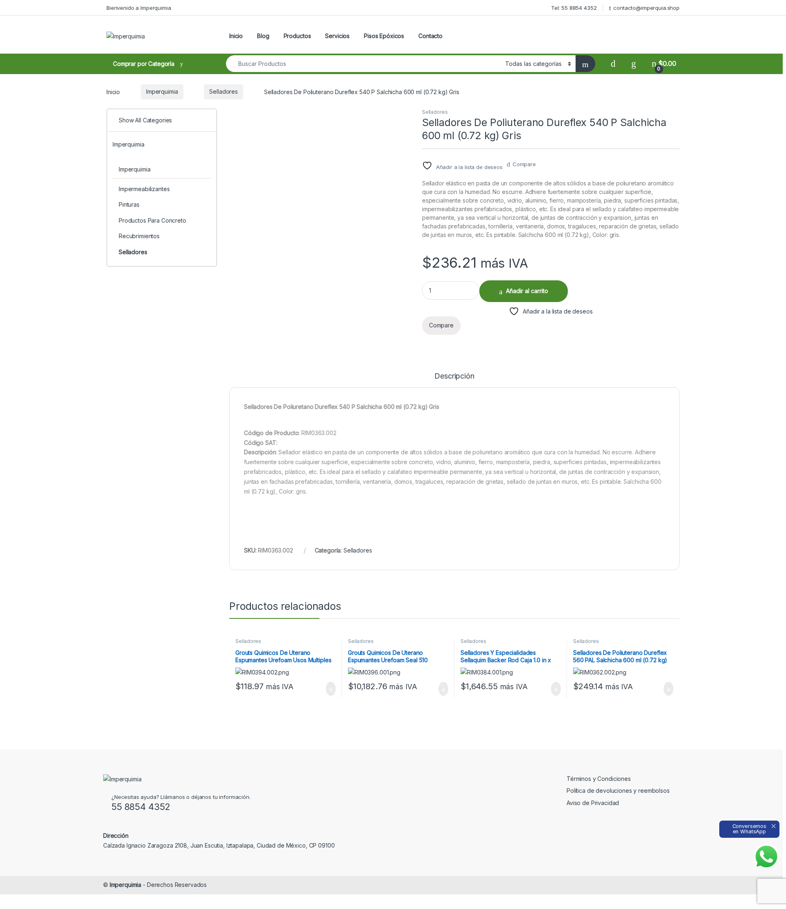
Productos (297, 35)
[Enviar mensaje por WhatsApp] (766, 857)
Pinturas (129, 204)
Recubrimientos (139, 235)
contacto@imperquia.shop (646, 8)
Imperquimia (162, 91)
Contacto (430, 35)
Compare (524, 164)
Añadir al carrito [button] (327, 689)
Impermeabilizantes (144, 188)
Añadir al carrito (527, 290)
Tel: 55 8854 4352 (574, 8)
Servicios (337, 35)
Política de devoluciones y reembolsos (618, 790)
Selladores (223, 91)
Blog (263, 35)
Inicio (236, 35)
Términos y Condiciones (599, 778)
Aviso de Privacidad (593, 802)
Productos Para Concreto (152, 220)
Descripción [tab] (454, 376)
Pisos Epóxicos (384, 35)
